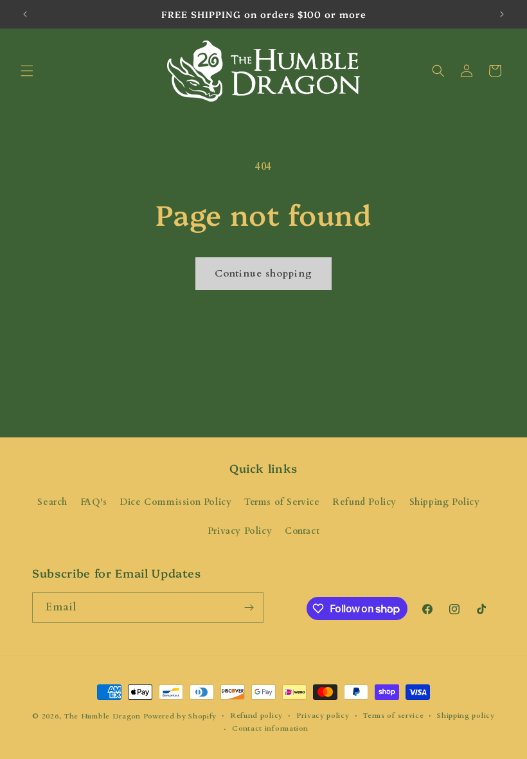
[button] (27, 71)
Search (52, 502)
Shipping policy (466, 715)
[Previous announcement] (25, 14)
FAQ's (93, 502)
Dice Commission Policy (175, 502)
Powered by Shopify (180, 716)
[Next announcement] (502, 14)
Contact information (270, 728)
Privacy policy (323, 715)
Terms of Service (282, 502)
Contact (302, 531)
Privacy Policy (240, 531)
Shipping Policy (444, 502)
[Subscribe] (249, 607)
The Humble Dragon (102, 716)
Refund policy (256, 715)
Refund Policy (364, 502)
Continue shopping (263, 273)
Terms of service (393, 715)
